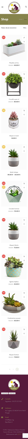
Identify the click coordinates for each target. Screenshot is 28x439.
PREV (10, 369)
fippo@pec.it (8, 422)
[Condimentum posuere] (14, 303)
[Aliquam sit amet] (14, 120)
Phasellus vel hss (14, 63)
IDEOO (19, 434)
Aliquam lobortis (14, 245)
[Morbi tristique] (14, 157)
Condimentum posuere (14, 318)
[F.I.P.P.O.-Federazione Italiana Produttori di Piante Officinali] (14, 7)
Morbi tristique (14, 172)
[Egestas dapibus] (14, 266)
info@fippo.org (9, 420)
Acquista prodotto (24, 38)
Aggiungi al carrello (24, 74)
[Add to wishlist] (24, 42)
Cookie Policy (12, 393)
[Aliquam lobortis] (14, 230)
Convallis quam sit (14, 99)
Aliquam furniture (14, 355)
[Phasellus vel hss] (14, 47)
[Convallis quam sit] (14, 84)
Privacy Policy (5, 393)
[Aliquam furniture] (14, 339)
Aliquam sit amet (14, 136)
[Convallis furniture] (14, 193)
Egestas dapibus (14, 282)
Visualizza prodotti (24, 147)
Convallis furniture (14, 209)
